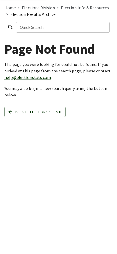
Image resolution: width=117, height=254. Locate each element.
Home (10, 7)
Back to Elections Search (38, 111)
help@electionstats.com (27, 77)
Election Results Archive (33, 14)
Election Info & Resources (85, 7)
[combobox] (62, 27)
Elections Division (38, 7)
